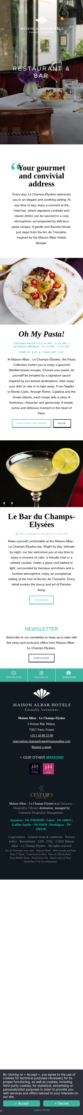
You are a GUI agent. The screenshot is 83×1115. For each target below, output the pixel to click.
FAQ (49, 841)
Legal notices (16, 837)
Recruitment (27, 841)
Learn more (41, 1110)
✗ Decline (61, 1103)
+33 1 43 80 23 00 (41, 735)
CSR (41, 841)
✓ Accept (22, 1103)
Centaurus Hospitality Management (41, 812)
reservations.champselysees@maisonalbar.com (41, 741)
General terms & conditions (45, 837)
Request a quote (41, 747)
